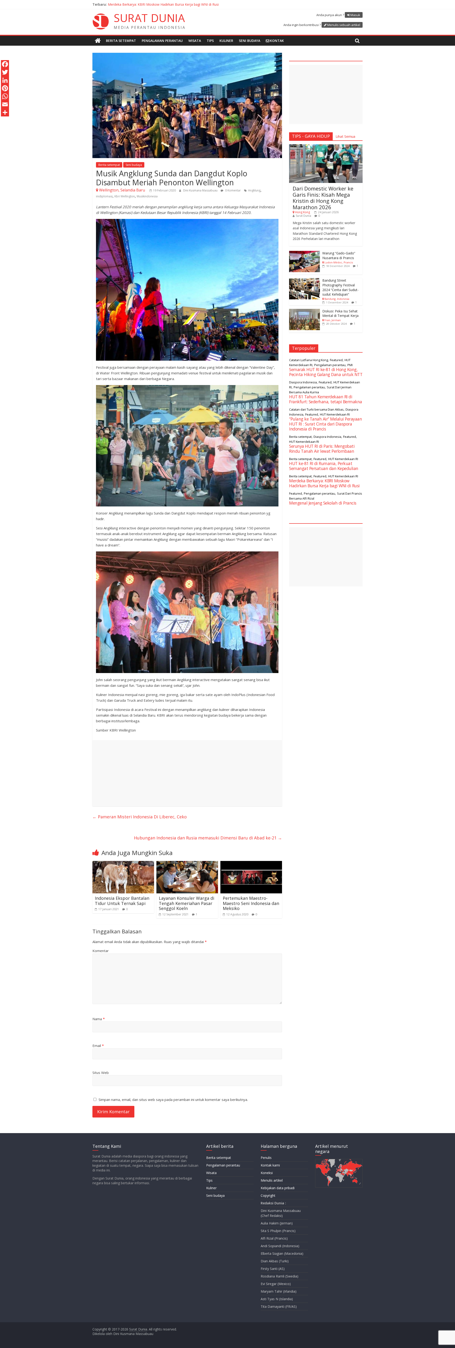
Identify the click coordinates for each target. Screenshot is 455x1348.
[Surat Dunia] (97, 41)
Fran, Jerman (332, 320)
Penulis (266, 1157)
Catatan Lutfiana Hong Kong (308, 360)
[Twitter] (5, 72)
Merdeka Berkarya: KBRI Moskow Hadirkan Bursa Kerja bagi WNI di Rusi (324, 483)
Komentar (100, 950)
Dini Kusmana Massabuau (200, 190)
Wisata (194, 40)
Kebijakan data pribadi (278, 1188)
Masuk (355, 15)
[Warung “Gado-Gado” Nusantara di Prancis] (304, 253)
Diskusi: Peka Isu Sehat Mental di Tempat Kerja (340, 313)
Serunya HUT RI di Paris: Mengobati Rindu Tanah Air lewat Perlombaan (322, 448)
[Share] (5, 112)
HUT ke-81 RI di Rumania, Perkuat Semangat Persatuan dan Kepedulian (323, 466)
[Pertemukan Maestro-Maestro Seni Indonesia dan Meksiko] (251, 863)
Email (98, 1045)
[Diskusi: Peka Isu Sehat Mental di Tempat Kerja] (304, 311)
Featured (336, 360)
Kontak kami (270, 1165)
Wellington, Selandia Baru (122, 190)
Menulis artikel (272, 1180)
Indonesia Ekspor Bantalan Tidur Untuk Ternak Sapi (122, 900)
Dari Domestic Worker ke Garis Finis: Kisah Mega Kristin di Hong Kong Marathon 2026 (323, 198)
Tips (210, 40)
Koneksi (267, 1173)
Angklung (254, 190)
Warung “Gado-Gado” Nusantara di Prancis (338, 255)
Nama (98, 1018)
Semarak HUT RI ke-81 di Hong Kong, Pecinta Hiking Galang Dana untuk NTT (325, 372)
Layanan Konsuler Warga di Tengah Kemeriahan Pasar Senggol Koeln (186, 903)
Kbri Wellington (124, 196)
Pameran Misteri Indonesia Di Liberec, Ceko (139, 817)
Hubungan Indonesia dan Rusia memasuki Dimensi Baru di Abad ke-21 (208, 838)
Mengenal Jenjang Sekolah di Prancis (322, 503)
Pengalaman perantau (162, 40)
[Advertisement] (187, 773)
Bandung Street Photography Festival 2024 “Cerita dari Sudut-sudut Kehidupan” (340, 287)
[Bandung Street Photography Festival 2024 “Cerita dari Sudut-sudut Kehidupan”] (304, 280)
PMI (350, 365)
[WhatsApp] (5, 96)
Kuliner (226, 40)
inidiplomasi (104, 196)
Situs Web (100, 1072)
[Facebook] (5, 64)
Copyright (268, 1195)
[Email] (5, 104)
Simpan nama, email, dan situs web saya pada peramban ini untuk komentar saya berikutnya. (173, 1099)
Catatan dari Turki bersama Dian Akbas (316, 409)
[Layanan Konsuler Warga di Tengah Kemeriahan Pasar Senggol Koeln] (187, 863)
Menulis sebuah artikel (343, 25)
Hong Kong (302, 212)
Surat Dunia (303, 216)
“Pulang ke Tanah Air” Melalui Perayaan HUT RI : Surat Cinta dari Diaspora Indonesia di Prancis (180, 4)
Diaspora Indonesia (303, 382)
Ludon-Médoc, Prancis (338, 262)
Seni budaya (249, 40)
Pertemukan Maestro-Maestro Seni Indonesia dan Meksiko (251, 903)
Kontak (277, 40)
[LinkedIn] (5, 80)
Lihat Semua (345, 136)
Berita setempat (121, 40)
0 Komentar (232, 190)
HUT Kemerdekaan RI (335, 414)
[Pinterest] (5, 88)
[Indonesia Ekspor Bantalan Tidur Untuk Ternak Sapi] (123, 863)
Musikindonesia (147, 196)
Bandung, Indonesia (336, 299)
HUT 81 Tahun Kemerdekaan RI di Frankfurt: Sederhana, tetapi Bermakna (325, 399)
